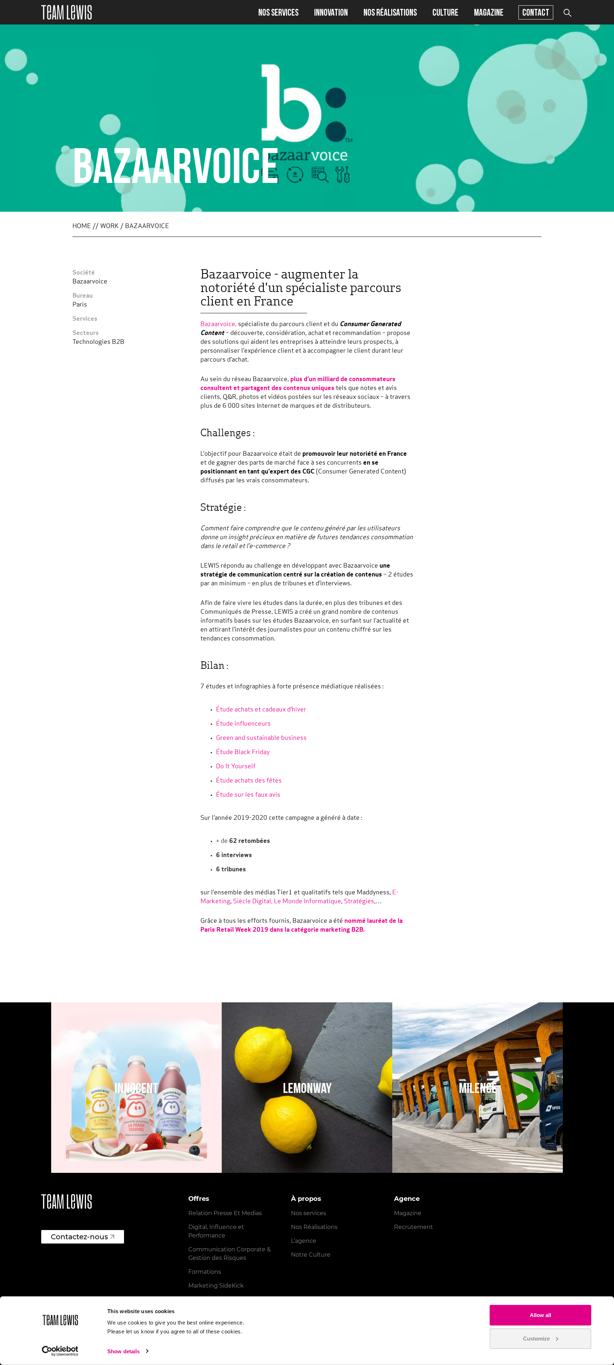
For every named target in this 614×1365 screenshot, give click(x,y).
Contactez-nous (79, 1237)
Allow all (540, 1315)
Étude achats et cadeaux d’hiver (261, 710)
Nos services (278, 12)
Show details (123, 1351)
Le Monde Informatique (307, 902)
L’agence (303, 1240)
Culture (445, 12)
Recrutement (413, 1227)
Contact (535, 12)
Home (81, 226)
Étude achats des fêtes (249, 781)
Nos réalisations (390, 12)
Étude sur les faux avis (248, 795)
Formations (204, 1271)
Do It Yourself (235, 767)
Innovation (331, 12)
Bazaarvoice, (218, 324)
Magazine (488, 12)
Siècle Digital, (253, 902)
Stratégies (359, 902)
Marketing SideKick (216, 1285)
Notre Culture (310, 1254)
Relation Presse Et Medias (225, 1213)
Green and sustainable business (262, 738)
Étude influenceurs (244, 724)
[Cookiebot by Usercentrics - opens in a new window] (60, 1351)
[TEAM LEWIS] (66, 12)
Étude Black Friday (243, 752)
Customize (536, 1338)
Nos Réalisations (314, 1227)
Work (109, 226)
